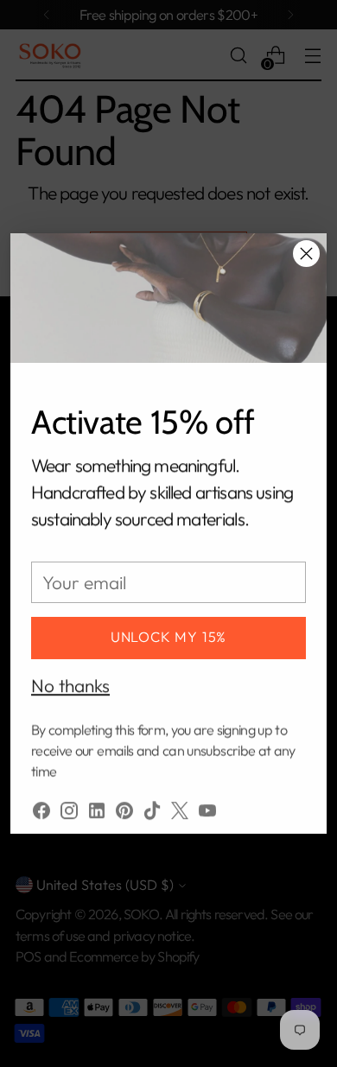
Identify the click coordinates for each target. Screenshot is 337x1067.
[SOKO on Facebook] (41, 806)
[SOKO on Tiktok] (152, 806)
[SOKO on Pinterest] (124, 806)
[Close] (306, 253)
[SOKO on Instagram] (69, 806)
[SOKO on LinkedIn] (96, 806)
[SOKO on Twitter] (179, 806)
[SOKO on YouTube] (207, 806)
